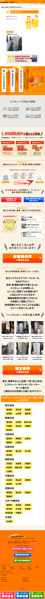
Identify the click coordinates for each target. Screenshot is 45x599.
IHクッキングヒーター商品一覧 (8, 573)
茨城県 (27, 426)
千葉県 (9, 426)
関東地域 (9, 417)
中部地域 (9, 434)
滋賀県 (27, 467)
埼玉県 (18, 422)
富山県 (18, 451)
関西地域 (9, 459)
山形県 (18, 413)
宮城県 (27, 409)
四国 (25, 538)
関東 (13, 538)
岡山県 (18, 480)
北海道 (8, 517)
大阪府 (9, 463)
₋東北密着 (4, 567)
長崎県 (27, 505)
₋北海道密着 (29, 568)
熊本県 (9, 509)
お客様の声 (4, 575)
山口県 (18, 483)
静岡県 (18, 438)
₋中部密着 (21, 567)
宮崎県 (27, 509)
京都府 (27, 463)
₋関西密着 (37, 567)
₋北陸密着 (29, 567)
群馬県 (9, 430)
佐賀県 (18, 505)
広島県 (9, 480)
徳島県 (9, 492)
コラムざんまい (27, 577)
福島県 (27, 413)
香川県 (18, 492)
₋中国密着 (4, 568)
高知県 (27, 492)
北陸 (18, 538)
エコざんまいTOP (6, 565)
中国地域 (9, 475)
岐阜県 (27, 438)
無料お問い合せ (27, 581)
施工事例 (4, 577)
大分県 (18, 509)
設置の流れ (4, 579)
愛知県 (9, 438)
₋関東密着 (12, 567)
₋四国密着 (12, 568)
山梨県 (18, 442)
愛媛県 (9, 496)
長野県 (9, 442)
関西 (21, 538)
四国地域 (9, 488)
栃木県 (18, 426)
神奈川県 (27, 422)
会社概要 (25, 579)
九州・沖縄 (29, 538)
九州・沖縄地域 (12, 500)
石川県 (27, 451)
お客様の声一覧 (36, 3)
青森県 (9, 409)
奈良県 (9, 467)
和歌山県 (18, 467)
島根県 (9, 483)
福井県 (9, 451)
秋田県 (9, 413)
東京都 (9, 422)
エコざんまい (31, 3)
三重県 (9, 471)
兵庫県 (18, 463)
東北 (11, 538)
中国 (23, 538)
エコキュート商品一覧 (6, 571)
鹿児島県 (9, 512)
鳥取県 (27, 480)
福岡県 (9, 505)
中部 (16, 538)
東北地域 (9, 405)
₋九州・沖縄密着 (22, 568)
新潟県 (9, 455)
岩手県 (18, 409)
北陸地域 (9, 446)
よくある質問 (4, 581)
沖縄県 (18, 512)
